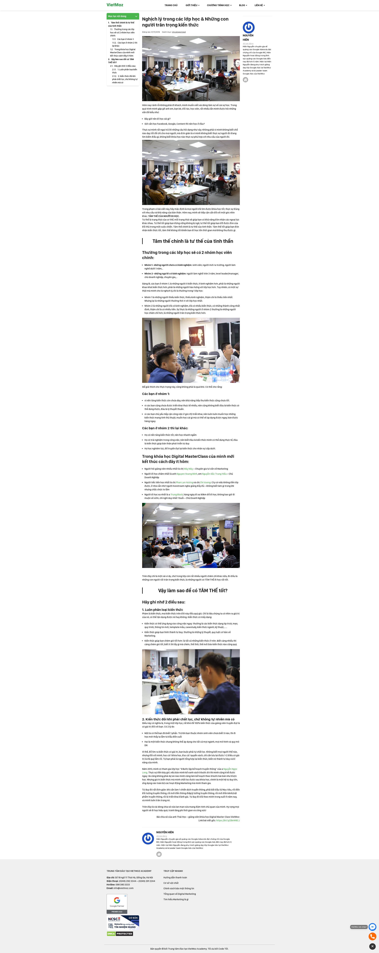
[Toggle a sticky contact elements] (372, 946)
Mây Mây (188, 468)
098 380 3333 (123, 884)
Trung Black (177, 494)
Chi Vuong (205, 482)
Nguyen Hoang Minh (187, 473)
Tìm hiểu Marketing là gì (175, 899)
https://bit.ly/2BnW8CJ (228, 820)
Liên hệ (259, 5)
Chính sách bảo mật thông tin (178, 888)
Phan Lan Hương (184, 482)
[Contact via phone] (372, 936)
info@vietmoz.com (124, 888)
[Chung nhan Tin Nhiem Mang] (123, 929)
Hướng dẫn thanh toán (175, 877)
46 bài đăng (161, 836)
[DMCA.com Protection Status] (120, 935)
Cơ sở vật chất (171, 883)
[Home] (159, 854)
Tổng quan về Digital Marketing (179, 894)
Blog (242, 5)
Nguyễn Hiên (165, 832)
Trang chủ (171, 5)
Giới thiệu (191, 5)
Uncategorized (179, 32)
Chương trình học (218, 5)
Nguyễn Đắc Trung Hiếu (214, 473)
